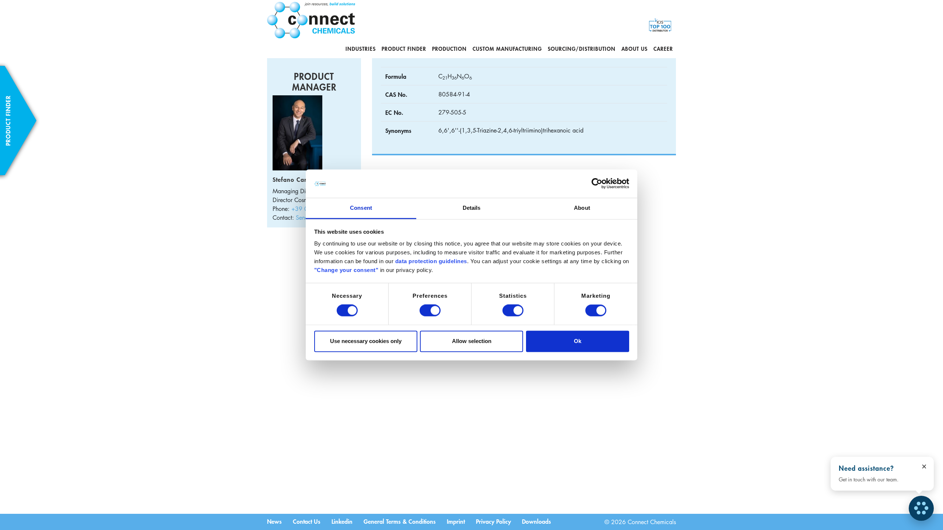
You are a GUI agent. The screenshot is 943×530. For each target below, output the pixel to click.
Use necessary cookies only (366, 341)
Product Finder (404, 49)
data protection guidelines (431, 261)
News (274, 521)
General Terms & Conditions (400, 521)
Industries (361, 49)
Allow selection (471, 341)
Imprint (456, 521)
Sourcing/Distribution (582, 49)
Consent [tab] (361, 208)
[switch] (430, 311)
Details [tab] (472, 208)
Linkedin (342, 521)
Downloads (536, 521)
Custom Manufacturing (507, 49)
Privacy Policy (493, 521)
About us (634, 49)
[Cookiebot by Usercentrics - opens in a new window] (597, 183)
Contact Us (306, 521)
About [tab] (582, 208)
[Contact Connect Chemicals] (921, 508)
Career (663, 49)
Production (449, 49)
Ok (577, 341)
